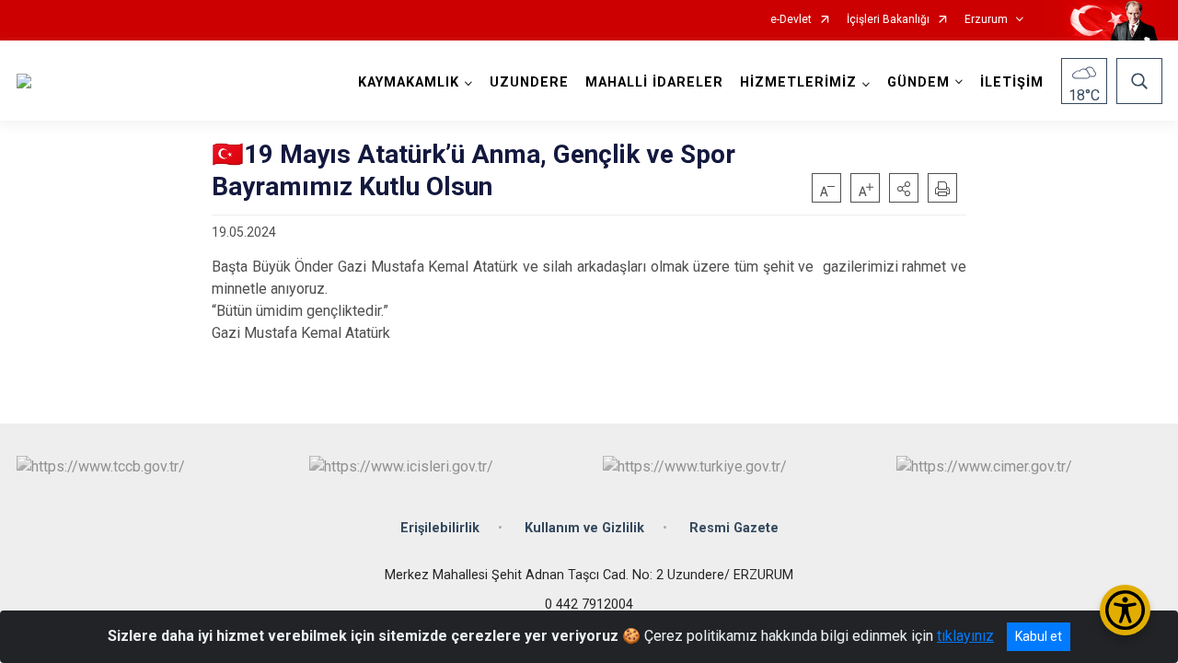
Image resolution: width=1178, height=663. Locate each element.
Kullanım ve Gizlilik (584, 528)
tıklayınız (965, 636)
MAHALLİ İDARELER (654, 82)
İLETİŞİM (1012, 82)
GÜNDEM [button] (918, 82)
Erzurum (986, 20)
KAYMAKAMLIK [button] (408, 82)
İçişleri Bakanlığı (888, 20)
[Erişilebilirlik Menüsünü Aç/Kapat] (1125, 610)
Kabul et (1038, 636)
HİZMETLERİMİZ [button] (798, 82)
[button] (903, 188)
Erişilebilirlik (439, 528)
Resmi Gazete (734, 528)
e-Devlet (791, 20)
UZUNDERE (529, 82)
